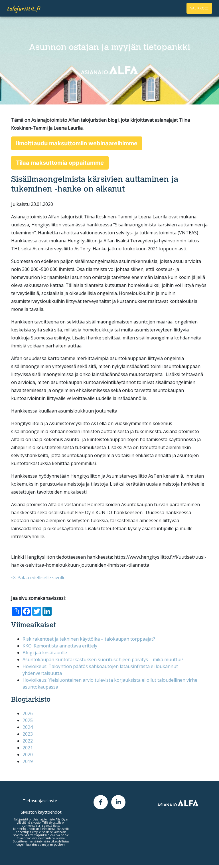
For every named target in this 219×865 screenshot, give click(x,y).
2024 (28, 727)
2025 (28, 720)
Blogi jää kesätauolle (45, 652)
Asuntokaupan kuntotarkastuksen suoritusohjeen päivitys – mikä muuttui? (103, 659)
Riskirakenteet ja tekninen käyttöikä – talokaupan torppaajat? (89, 639)
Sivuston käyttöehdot (41, 812)
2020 (28, 754)
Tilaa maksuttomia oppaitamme (60, 162)
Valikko (197, 8)
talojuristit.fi (23, 8)
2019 (28, 761)
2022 (28, 741)
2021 (28, 748)
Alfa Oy (60, 819)
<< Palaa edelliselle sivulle (38, 577)
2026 (28, 713)
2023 (28, 734)
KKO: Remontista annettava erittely (60, 646)
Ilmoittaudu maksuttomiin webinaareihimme (76, 143)
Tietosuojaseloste (40, 800)
